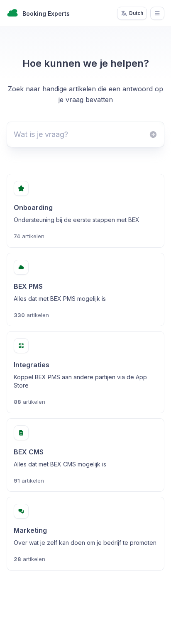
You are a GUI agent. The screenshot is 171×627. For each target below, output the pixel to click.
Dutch (136, 13)
